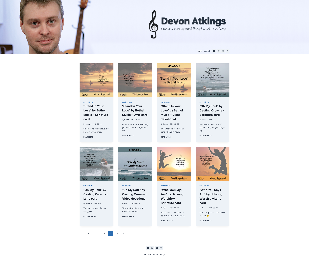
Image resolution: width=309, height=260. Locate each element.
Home (199, 51)
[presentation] (96, 80)
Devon (88, 124)
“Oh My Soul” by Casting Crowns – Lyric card (95, 194)
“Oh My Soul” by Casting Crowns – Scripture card (212, 110)
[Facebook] (219, 51)
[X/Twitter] (227, 51)
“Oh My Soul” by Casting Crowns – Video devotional (134, 194)
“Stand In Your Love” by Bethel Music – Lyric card (134, 110)
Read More (89, 137)
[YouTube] (214, 51)
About (207, 51)
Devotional (88, 102)
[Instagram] (223, 51)
